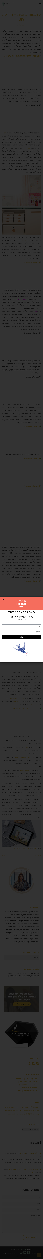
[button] (3, 599)
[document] (21, 629)
